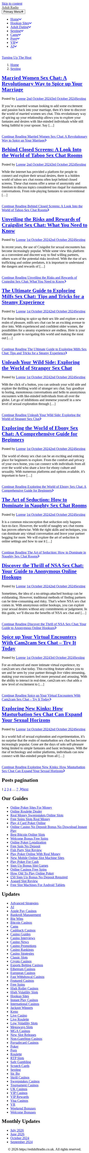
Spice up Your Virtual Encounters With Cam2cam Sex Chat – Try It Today (39, 642)
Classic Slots (19, 957)
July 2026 (17, 1130)
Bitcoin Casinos (21, 922)
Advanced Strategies (24, 903)
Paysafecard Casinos (24, 1042)
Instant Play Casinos (24, 1000)
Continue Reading (44, 138)
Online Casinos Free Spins (28, 869)
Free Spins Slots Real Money (30, 819)
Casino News (19, 942)
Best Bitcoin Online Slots (27, 834)
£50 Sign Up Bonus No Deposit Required (39, 877)
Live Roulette (19, 1019)
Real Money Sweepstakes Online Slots (36, 815)
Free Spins (17, 984)
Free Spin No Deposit (25, 846)
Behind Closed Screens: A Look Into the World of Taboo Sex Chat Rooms (42, 152)
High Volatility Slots (24, 992)
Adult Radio (10, 7)
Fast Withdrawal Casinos (27, 977)
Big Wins (16, 919)
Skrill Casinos (19, 1077)
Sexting (15, 31)
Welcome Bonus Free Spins (29, 838)
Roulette (16, 1054)
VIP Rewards (19, 1097)
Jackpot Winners (21, 1008)
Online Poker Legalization (28, 842)
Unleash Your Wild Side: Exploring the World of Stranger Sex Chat (41, 365)
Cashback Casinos (22, 930)
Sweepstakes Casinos (25, 1081)
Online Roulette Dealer (26, 811)
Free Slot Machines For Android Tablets (37, 885)
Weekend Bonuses (23, 1108)
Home (14, 19)
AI (12, 46)
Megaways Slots (21, 1027)
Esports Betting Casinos (26, 965)
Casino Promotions (23, 946)
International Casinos (24, 1004)
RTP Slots (17, 1058)
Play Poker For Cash (24, 862)
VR (12, 42)
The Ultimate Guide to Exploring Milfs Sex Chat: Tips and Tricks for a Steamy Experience (43, 296)
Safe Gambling (20, 1062)
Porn (13, 38)
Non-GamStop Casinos (26, 1039)
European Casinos (22, 973)
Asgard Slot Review (24, 881)
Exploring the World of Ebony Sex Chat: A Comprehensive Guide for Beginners (40, 433)
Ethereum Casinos (22, 969)
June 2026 (17, 1134)
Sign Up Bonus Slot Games (29, 865)
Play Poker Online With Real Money (35, 854)
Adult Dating (19, 27)
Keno (14, 1011)
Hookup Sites (19, 23)
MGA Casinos (20, 1031)
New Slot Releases (23, 1035)
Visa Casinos (19, 1100)
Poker (14, 1046)
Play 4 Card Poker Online (28, 823)
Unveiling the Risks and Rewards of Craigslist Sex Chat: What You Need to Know (44, 225)
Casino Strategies (22, 953)
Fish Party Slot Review (26, 850)
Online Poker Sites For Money (31, 807)
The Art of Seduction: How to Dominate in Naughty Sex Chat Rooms (44, 502)
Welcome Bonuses (23, 1112)
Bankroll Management (25, 915)
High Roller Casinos (24, 988)
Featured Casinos (22, 980)
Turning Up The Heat (16, 57)
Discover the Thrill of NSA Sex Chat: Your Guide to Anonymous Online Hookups (43, 571)
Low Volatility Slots (24, 1023)
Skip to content (12, 3)
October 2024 (19, 1138)
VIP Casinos (18, 1093)
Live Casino (18, 1015)
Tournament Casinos (24, 1085)
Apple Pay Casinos (23, 911)
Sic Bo (15, 1073)
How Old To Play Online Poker (32, 873)
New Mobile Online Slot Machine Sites (37, 858)
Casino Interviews (22, 938)
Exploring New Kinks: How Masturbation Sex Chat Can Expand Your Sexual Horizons (42, 714)
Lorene (21, 98)
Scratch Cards (19, 1066)
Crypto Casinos (21, 961)
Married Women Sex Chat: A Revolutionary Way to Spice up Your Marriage (42, 83)
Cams (14, 35)
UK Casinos (18, 1089)
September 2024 (21, 1142)
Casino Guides (20, 934)
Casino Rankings (22, 949)
